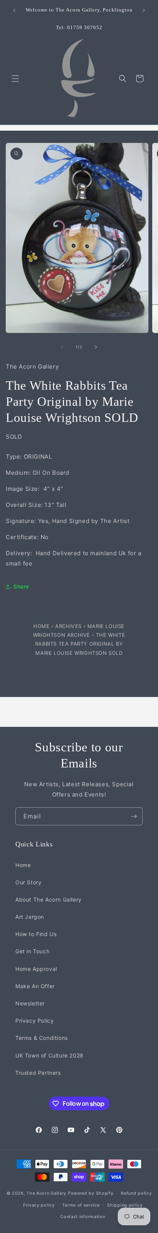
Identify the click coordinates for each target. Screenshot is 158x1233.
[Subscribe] (133, 816)
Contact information (82, 1216)
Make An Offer (35, 986)
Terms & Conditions (41, 1038)
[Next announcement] (143, 10)
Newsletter (30, 1003)
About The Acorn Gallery (48, 899)
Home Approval (36, 969)
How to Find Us (35, 934)
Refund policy (136, 1193)
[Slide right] (95, 347)
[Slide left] (62, 347)
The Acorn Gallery (46, 1193)
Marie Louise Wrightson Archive (79, 630)
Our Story (28, 882)
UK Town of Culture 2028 (49, 1055)
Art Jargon (29, 916)
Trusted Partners (38, 1072)
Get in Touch (32, 951)
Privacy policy (39, 1205)
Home (42, 626)
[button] (15, 78)
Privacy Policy (34, 1020)
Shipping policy (125, 1205)
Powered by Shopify (91, 1193)
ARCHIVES (68, 626)
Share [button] (21, 586)
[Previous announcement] (14, 10)
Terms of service (80, 1205)
